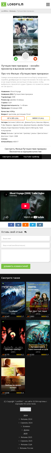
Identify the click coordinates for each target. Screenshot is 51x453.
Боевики (26, 426)
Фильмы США (26, 444)
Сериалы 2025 (26, 441)
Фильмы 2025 (26, 437)
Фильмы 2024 (26, 419)
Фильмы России (26, 448)
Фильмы (12, 11)
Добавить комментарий (16, 266)
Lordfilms (4, 11)
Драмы (26, 430)
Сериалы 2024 (26, 423)
